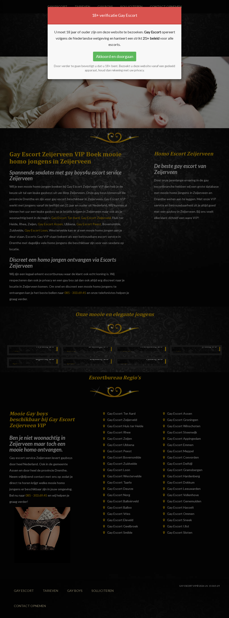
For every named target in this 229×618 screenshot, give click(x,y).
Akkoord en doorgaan (114, 56)
